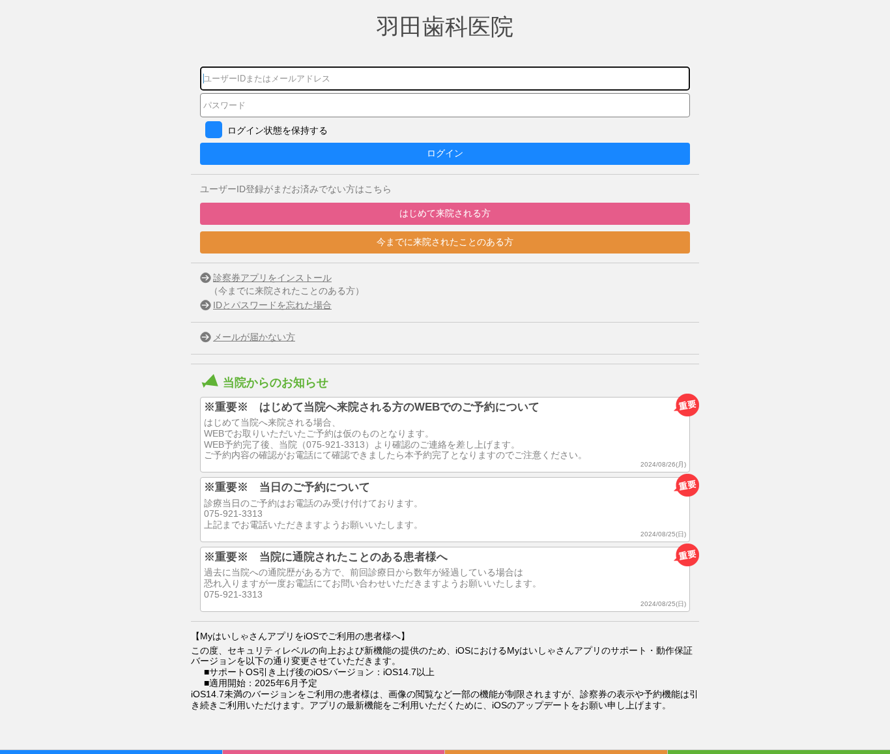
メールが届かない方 (254, 337)
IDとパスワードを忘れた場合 (272, 305)
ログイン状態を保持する (277, 130)
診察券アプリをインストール (272, 277)
